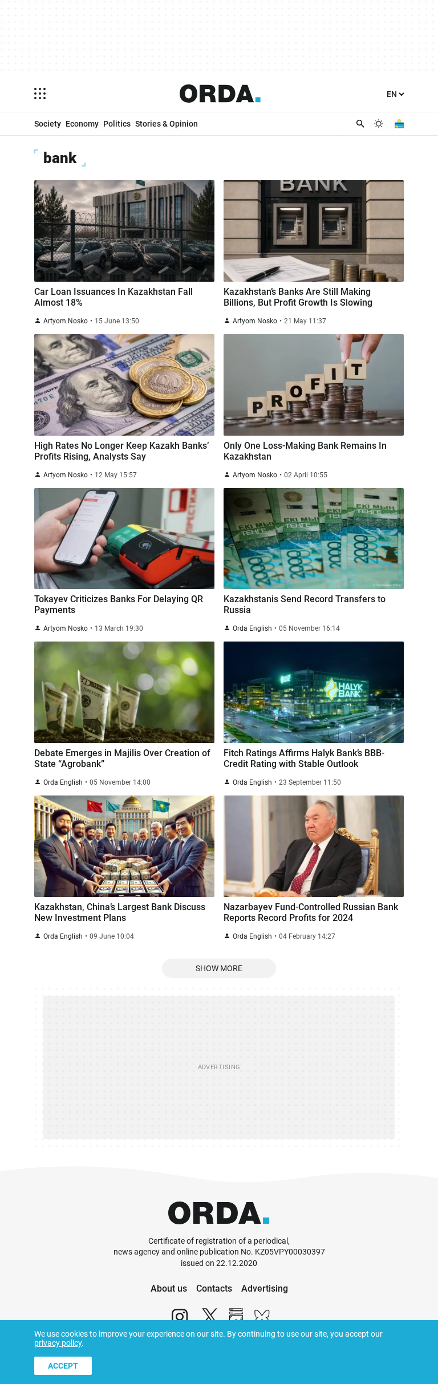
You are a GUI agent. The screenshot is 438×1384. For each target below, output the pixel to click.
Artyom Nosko (65, 321)
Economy (82, 123)
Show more (219, 968)
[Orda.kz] (218, 1230)
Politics (117, 123)
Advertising (264, 1288)
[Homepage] (220, 93)
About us (169, 1288)
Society (47, 123)
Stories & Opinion (166, 123)
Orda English (252, 628)
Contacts (214, 1288)
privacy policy (58, 1343)
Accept (63, 1365)
